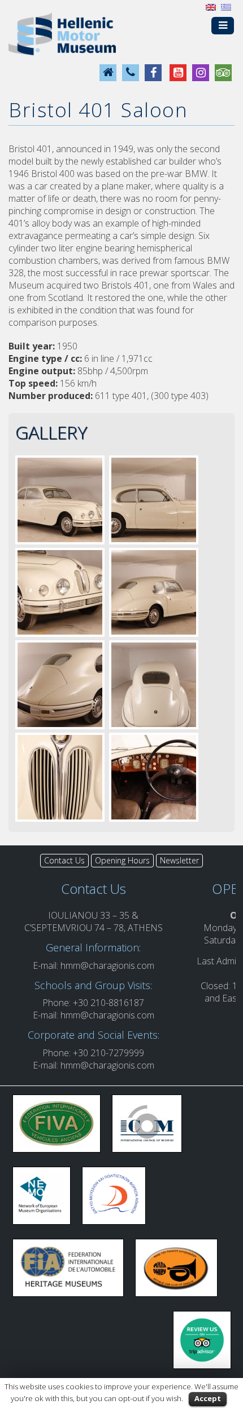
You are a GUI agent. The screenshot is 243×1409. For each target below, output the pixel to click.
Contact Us (64, 860)
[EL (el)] (226, 6)
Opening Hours (122, 860)
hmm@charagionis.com (107, 965)
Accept (207, 1398)
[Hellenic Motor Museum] (62, 33)
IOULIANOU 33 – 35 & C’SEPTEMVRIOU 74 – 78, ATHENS (93, 921)
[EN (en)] (211, 6)
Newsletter (179, 860)
